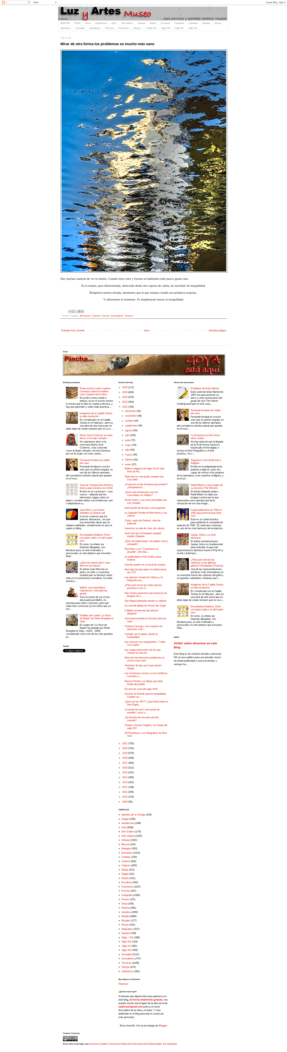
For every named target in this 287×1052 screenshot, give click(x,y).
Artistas (137, 28)
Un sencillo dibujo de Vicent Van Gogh (145, 605)
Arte (123, 827)
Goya (124, 903)
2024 (125, 397)
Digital (124, 873)
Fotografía (179, 23)
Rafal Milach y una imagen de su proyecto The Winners (207, 486)
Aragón (125, 818)
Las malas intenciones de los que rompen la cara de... (143, 651)
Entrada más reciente (73, 330)
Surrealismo (94, 28)
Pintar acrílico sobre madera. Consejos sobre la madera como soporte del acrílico (95, 391)
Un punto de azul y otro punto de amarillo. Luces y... (142, 711)
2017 (125, 762)
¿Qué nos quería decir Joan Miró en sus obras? (95, 564)
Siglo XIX (165, 28)
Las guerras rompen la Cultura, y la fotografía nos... (144, 579)
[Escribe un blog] (73, 311)
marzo (129, 454)
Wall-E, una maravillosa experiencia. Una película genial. (93, 590)
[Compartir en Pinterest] (82, 311)
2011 (125, 791)
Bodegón (126, 848)
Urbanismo (127, 971)
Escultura (165, 23)
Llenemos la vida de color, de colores (145, 528)
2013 (125, 782)
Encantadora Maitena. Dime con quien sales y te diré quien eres (96, 537)
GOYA (77, 23)
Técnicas (109, 28)
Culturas (141, 23)
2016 (125, 767)
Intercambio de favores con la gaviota (145, 507)
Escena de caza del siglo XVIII (141, 689)
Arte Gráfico (128, 831)
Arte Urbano (127, 23)
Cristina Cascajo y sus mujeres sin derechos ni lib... (143, 628)
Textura (129, 316)
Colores (96, 316)
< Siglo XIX (151, 28)
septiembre (131, 425)
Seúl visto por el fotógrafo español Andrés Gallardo (143, 535)
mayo (128, 445)
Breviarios (85, 316)
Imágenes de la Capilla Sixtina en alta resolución (96, 415)
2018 (125, 757)
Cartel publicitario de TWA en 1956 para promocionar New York (206, 512)
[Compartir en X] (76, 311)
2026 (125, 387)
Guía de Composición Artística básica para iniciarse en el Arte (96, 486)
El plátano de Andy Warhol (205, 388)
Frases (125, 899)
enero (128, 464)
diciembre (131, 410)
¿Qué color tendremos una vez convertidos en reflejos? (141, 493)
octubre (129, 420)
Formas (105, 316)
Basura (125, 844)
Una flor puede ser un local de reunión (145, 564)
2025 (125, 392)
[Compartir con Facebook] (79, 311)
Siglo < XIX (127, 937)
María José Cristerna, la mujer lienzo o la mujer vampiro (96, 437)
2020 (125, 748)
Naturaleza (65, 28)
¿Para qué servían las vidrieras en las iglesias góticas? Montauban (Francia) (207, 562)
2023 (125, 401)
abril (127, 449)
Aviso (88, 23)
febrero (129, 459)
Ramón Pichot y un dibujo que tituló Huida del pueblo (144, 683)
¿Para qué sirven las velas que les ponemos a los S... (143, 586)
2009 (125, 801)
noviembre (131, 415)
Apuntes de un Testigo (133, 814)
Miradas (206, 23)
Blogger (163, 1025)
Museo (218, 23)
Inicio (146, 330)
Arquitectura (101, 23)
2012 (125, 787)
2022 (125, 406)
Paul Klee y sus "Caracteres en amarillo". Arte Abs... (141, 550)
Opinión (125, 933)
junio (128, 440)
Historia (125, 907)
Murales (125, 920)
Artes (114, 23)
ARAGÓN (65, 23)
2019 (125, 753)
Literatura (193, 23)
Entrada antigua (217, 330)
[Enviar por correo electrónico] (70, 311)
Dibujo (153, 23)
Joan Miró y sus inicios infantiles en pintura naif (92, 511)
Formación (124, 28)
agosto (129, 430)
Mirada (125, 916)
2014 (125, 777)
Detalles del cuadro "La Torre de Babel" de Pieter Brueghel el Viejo (96, 618)
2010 (125, 796)
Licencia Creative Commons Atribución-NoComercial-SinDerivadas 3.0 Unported (133, 1043)
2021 (125, 743)
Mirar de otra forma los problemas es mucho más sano (145, 659)
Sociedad (79, 28)
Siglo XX (179, 28)
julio (127, 435)
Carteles (126, 856)
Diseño (125, 878)
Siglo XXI (192, 28)
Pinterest (123, 983)
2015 (125, 772)
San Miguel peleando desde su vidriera (145, 600)
